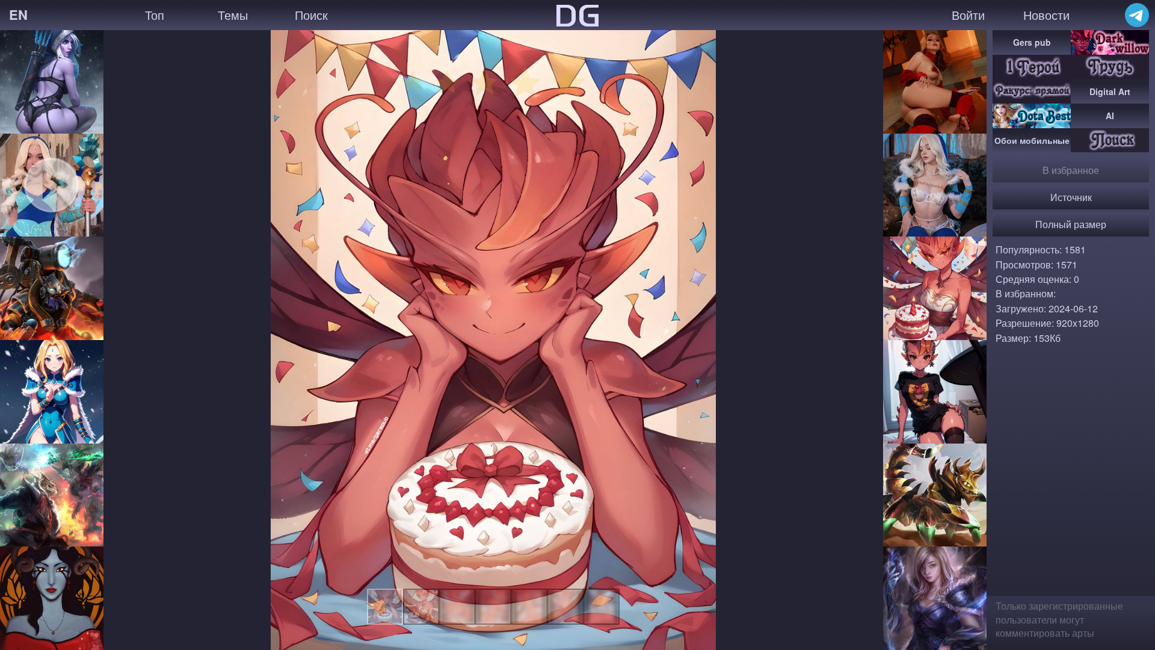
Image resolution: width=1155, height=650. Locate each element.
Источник (1071, 197)
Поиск (311, 14)
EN (18, 14)
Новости (1046, 14)
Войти (968, 14)
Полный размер (1070, 224)
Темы (233, 14)
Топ (154, 14)
